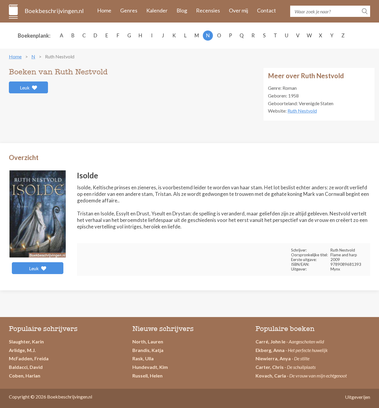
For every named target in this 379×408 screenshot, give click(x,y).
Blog (181, 10)
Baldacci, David (26, 367)
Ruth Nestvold (302, 110)
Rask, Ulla (143, 358)
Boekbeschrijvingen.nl (54, 10)
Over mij (238, 10)
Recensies (208, 10)
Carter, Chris (270, 367)
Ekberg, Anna (270, 350)
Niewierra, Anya (273, 358)
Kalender (157, 10)
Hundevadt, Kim (150, 367)
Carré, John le (270, 341)
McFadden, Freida (29, 358)
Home (104, 10)
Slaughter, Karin (26, 341)
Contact (266, 10)
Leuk (25, 87)
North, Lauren (147, 341)
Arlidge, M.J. (22, 350)
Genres (128, 10)
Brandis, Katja (147, 350)
